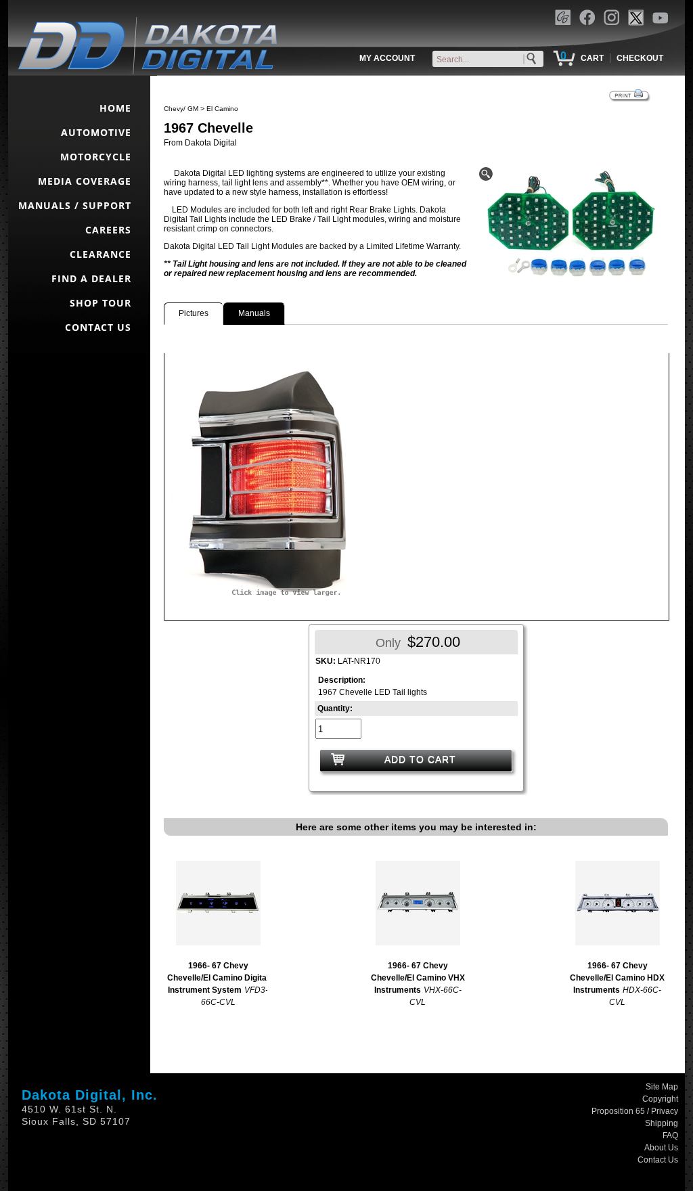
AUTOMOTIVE (96, 132)
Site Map (662, 1087)
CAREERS (108, 229)
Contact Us (658, 1160)
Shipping (661, 1123)
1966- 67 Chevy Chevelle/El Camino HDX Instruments (617, 978)
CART (592, 58)
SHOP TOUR (100, 302)
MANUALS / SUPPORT (74, 205)
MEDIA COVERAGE (84, 181)
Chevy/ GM (181, 108)
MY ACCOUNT (387, 58)
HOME (115, 108)
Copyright (660, 1099)
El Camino (222, 108)
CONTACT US (98, 327)
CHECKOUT (640, 58)
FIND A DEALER (91, 278)
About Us (661, 1147)
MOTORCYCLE (95, 156)
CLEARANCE (100, 254)
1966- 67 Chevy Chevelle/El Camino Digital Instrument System (218, 978)
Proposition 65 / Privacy (634, 1111)
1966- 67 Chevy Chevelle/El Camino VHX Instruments (418, 978)
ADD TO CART (420, 759)
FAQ (670, 1135)
